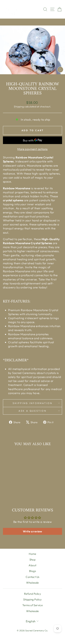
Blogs (32, 571)
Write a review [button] (32, 531)
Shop (32, 559)
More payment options (32, 149)
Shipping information (32, 403)
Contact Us (32, 577)
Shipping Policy (32, 599)
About (32, 565)
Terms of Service (32, 605)
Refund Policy (32, 593)
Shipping (19, 106)
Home (32, 553)
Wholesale (32, 582)
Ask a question (33, 410)
